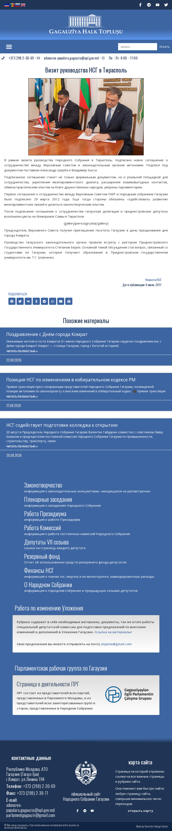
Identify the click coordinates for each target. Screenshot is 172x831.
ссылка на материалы (113, 632)
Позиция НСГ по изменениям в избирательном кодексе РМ (71, 380)
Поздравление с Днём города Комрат (47, 334)
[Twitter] (166, 5)
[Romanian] (12, 5)
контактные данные (31, 757)
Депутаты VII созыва (46, 542)
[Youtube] (157, 5)
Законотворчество (43, 485)
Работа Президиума (45, 513)
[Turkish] (7, 5)
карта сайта (140, 762)
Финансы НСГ (39, 570)
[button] (9, 46)
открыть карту (140, 811)
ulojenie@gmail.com (116, 644)
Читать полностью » (22, 351)
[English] (23, 5)
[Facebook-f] (140, 5)
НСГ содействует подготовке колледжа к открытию (62, 425)
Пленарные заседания (48, 499)
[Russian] (18, 5)
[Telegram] (149, 5)
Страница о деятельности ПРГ (48, 684)
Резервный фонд (42, 556)
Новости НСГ (153, 279)
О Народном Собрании (48, 584)
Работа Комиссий (42, 527)
